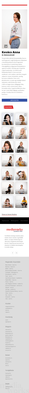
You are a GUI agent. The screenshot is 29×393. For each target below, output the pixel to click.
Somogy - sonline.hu (10, 289)
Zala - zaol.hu (8, 298)
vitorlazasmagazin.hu (10, 346)
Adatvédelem (24, 221)
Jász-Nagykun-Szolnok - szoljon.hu (14, 283)
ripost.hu (7, 359)
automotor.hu (8, 331)
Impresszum (5, 221)
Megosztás (14, 100)
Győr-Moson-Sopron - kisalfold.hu (13, 278)
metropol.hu (8, 361)
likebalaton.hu (8, 337)
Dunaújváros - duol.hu (10, 274)
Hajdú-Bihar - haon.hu (10, 280)
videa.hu (7, 377)
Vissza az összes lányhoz (9, 214)
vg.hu (6, 319)
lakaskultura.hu (9, 333)
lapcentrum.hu (8, 379)
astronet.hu (8, 329)
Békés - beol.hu (9, 268)
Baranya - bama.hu (10, 266)
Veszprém (8, 107)
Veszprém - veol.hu (10, 296)
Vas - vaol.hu (8, 295)
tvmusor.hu (8, 350)
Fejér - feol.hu (8, 276)
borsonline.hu (8, 358)
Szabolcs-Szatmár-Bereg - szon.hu (14, 291)
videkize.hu (8, 348)
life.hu (6, 363)
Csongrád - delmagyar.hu (11, 272)
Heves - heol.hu (9, 281)
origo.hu (7, 312)
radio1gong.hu (9, 386)
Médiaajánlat (15, 221)
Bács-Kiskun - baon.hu (10, 264)
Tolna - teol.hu (8, 293)
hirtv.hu (7, 310)
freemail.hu (8, 373)
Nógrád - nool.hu (9, 287)
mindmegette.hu (9, 340)
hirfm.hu (7, 388)
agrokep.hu (8, 321)
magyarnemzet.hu (9, 306)
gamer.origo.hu (9, 335)
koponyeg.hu (8, 375)
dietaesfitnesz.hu (9, 344)
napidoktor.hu (8, 339)
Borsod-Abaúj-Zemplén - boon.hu (13, 270)
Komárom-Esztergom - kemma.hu (13, 285)
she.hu (7, 365)
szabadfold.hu (8, 308)
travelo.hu (7, 342)
